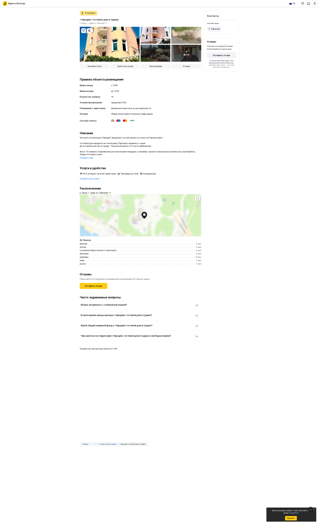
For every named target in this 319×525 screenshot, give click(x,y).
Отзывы (186, 66)
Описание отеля (94, 66)
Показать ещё (86, 158)
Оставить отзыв (93, 286)
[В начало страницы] (311, 510)
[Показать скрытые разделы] (94, 444)
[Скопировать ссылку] (89, 30)
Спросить (215, 29)
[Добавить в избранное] (83, 30)
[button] (302, 3)
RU (294, 3)
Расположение (155, 66)
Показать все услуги (89, 179)
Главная (85, 444)
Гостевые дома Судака (107, 444)
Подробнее (294, 513)
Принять (291, 518)
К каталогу (90, 13)
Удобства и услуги (125, 66)
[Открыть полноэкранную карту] (140, 215)
